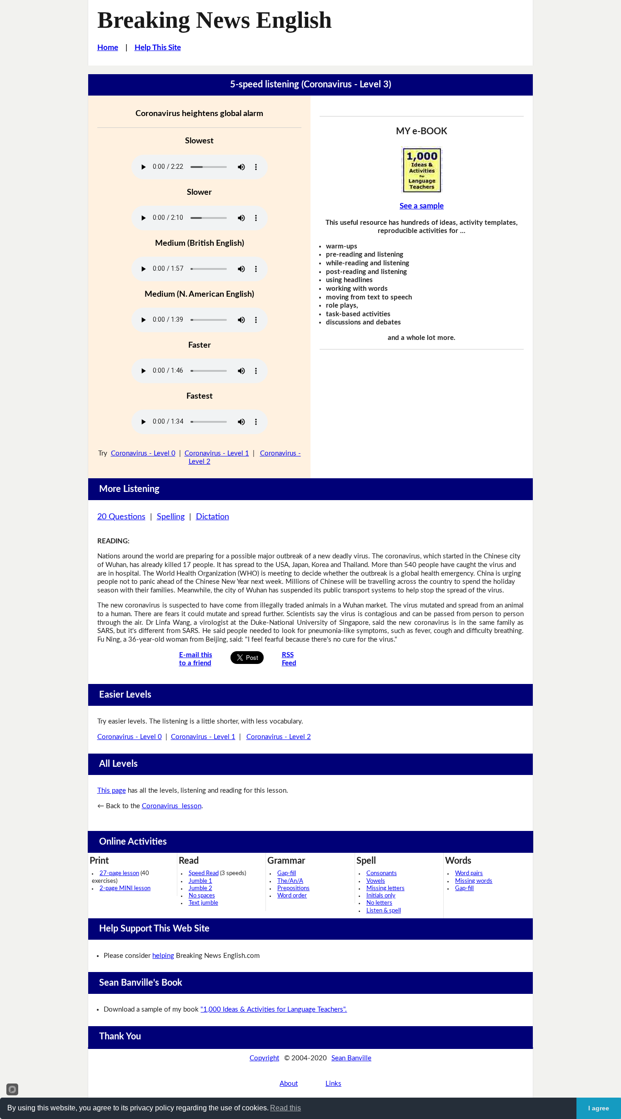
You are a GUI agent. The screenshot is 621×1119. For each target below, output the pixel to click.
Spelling (171, 517)
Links (333, 1083)
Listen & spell (383, 911)
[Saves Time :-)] (422, 169)
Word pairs (469, 873)
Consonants (381, 873)
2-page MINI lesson (125, 888)
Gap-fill (286, 873)
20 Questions (121, 517)
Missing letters (385, 888)
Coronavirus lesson (171, 806)
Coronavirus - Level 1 (217, 453)
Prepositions (293, 888)
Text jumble (203, 903)
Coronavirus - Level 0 (143, 453)
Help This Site (158, 47)
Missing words (473, 881)
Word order (292, 896)
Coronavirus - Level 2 (278, 737)
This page (111, 790)
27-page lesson (119, 873)
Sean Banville (351, 1058)
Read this (285, 1108)
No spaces (202, 896)
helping (163, 955)
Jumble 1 (200, 881)
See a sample (422, 206)
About (289, 1083)
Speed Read (204, 873)
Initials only (381, 896)
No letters (379, 903)
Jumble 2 (200, 888)
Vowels (375, 881)
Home (107, 47)
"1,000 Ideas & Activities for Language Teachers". (273, 1009)
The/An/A (290, 881)
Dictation (212, 517)
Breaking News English (214, 19)
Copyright (264, 1058)
